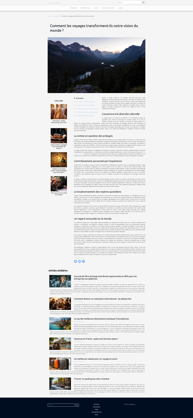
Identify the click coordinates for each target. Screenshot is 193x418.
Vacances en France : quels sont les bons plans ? (96, 339)
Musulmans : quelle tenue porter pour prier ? (59, 122)
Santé (96, 8)
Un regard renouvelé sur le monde (85, 115)
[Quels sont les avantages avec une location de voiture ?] (59, 135)
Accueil (49, 16)
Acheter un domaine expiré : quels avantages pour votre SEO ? (59, 170)
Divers (121, 8)
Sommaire (79, 98)
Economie (73, 8)
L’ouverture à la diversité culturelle (85, 102)
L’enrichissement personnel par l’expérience (88, 109)
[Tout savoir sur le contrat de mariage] (59, 184)
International (85, 8)
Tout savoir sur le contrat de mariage (59, 193)
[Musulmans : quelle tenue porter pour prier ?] (59, 111)
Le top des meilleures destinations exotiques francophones (101, 319)
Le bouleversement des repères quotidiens (87, 112)
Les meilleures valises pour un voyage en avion (95, 359)
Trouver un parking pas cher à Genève (91, 379)
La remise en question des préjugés (86, 105)
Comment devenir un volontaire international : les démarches (102, 299)
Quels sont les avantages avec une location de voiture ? (59, 146)
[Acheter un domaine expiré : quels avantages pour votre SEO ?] (59, 159)
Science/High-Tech (108, 8)
